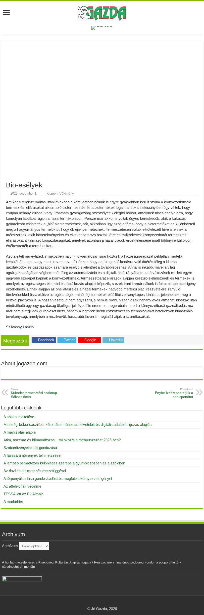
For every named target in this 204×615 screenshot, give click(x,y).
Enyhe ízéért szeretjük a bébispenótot (174, 393)
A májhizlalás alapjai (19, 432)
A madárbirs (13, 502)
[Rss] (102, 603)
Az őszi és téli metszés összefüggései (34, 471)
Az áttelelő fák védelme (22, 486)
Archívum (10, 546)
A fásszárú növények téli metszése (31, 455)
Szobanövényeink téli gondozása (30, 448)
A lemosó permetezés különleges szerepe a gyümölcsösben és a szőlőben (64, 463)
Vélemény (66, 193)
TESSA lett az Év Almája (23, 494)
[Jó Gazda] (102, 12)
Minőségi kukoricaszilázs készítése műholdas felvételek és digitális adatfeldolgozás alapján (77, 424)
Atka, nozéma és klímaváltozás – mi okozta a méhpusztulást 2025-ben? (62, 440)
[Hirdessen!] (102, 27)
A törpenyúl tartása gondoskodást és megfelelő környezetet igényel (57, 478)
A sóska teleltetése (18, 417)
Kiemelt (52, 193)
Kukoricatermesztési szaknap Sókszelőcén (34, 393)
